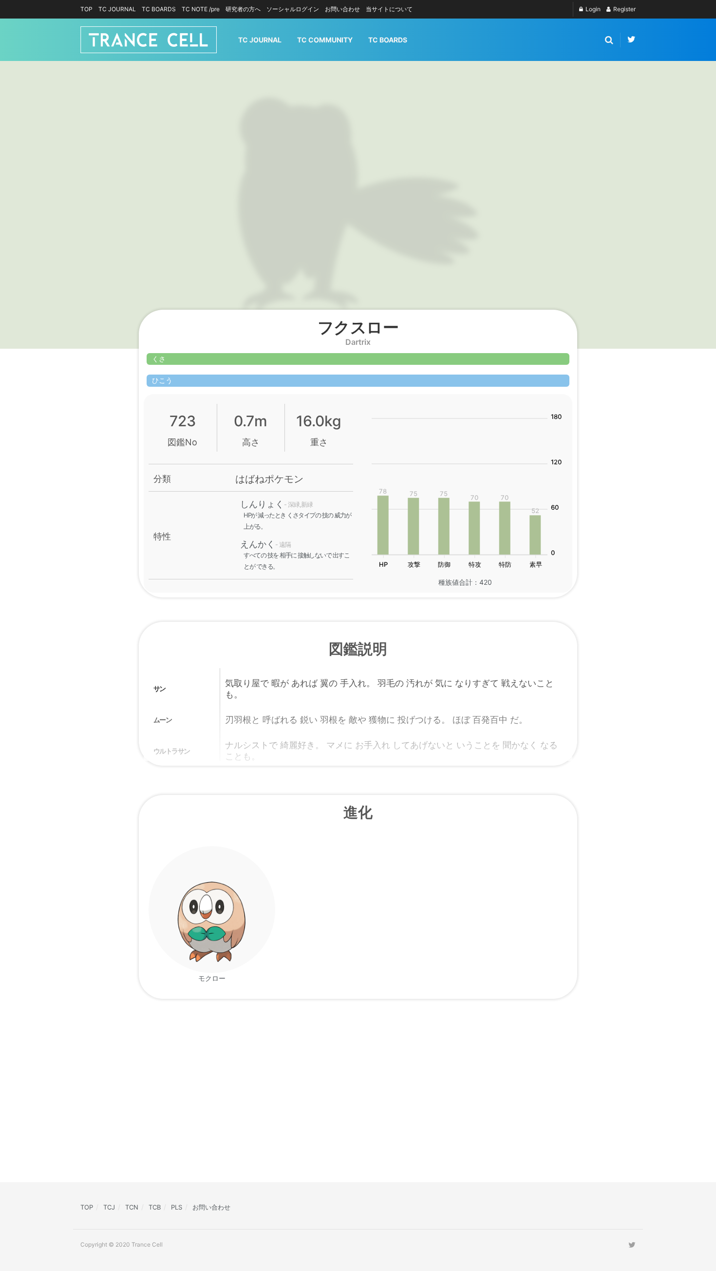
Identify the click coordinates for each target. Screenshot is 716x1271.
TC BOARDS (159, 9)
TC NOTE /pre (201, 9)
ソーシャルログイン (292, 9)
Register (624, 9)
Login (592, 9)
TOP (86, 9)
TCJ (109, 1207)
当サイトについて (389, 9)
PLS (176, 1207)
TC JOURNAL (117, 9)
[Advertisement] (275, 1096)
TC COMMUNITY (325, 40)
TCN (131, 1207)
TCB (155, 1207)
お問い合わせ (342, 9)
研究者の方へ (243, 9)
